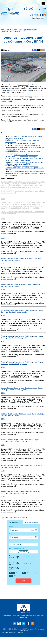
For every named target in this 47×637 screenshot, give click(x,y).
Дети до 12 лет (11, 563)
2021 (2, 238)
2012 (2, 471)
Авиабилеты (5, 30)
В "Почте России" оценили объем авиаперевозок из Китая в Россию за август (21, 155)
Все (24, 573)
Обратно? (23, 551)
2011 (2, 496)
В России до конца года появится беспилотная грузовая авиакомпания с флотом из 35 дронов (24, 167)
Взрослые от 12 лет (12, 556)
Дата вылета (13, 541)
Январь (3, 258)
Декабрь (17, 260)
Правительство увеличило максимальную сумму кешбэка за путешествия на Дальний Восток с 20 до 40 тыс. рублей (25, 173)
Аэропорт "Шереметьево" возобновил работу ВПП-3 (19, 30)
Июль (31, 258)
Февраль (10, 258)
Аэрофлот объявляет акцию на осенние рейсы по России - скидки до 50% (24, 163)
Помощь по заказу (31, 522)
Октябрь (4, 260)
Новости (14, 30)
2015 (2, 393)
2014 (2, 419)
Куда (10, 534)
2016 (3, 367)
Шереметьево (23, 85)
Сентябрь (37, 258)
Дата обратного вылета (16, 548)
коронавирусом (35, 96)
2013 (2, 445)
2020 (3, 264)
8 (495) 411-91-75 (34, 8)
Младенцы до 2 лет (12, 568)
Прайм (29, 90)
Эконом (12, 573)
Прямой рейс (31, 573)
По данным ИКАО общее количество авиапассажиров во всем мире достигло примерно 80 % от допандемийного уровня (24, 147)
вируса (37, 87)
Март (16, 258)
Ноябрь (10, 260)
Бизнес (18, 573)
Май (26, 310)
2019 (3, 289)
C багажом (17, 576)
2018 (3, 315)
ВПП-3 (9, 90)
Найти (23, 581)
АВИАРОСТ (20, 632)
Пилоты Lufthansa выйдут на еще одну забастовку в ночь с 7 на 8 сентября (24, 159)
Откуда (11, 527)
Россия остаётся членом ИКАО (25, 144)
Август (30, 284)
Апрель (21, 258)
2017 (2, 341)
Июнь (27, 258)
